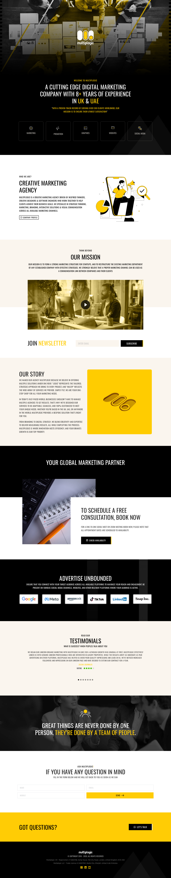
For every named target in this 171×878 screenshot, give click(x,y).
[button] (85, 305)
